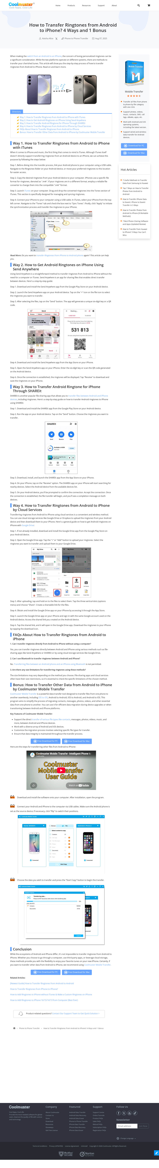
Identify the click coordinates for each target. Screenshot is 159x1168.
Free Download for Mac (79, 741)
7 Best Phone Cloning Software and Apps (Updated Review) (135, 222)
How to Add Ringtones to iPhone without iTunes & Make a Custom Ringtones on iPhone (51, 994)
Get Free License (52, 1130)
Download (49, 1121)
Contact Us (50, 1115)
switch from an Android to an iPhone (44, 56)
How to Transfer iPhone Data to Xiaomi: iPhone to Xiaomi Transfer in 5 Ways (135, 202)
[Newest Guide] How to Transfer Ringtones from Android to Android (42, 983)
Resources (49, 1124)
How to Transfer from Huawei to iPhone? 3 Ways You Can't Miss (135, 232)
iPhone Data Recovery (77, 1127)
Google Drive (28, 525)
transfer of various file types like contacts (51, 719)
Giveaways (49, 1127)
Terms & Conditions (40, 1146)
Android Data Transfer (77, 1112)
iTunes (27, 190)
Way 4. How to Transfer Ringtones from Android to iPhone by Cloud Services (55, 126)
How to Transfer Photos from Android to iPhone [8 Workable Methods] (135, 213)
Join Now (143, 1126)
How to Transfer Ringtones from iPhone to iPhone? (34, 989)
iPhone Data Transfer (77, 1124)
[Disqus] (62, 1071)
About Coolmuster (52, 1112)
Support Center (98, 1112)
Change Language (127, 1138)
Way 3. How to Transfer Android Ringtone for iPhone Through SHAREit (52, 123)
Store (48, 1118)
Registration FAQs (99, 1130)
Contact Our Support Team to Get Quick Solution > (75, 1013)
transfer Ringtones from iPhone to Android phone (59, 255)
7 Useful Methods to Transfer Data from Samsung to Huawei (135, 181)
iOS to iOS (43, 697)
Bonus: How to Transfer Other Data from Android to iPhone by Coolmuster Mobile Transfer (62, 132)
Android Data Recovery (77, 1115)
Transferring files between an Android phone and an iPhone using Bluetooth (49, 664)
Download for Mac (136, 153)
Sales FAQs (97, 1121)
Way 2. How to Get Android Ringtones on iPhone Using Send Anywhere (53, 120)
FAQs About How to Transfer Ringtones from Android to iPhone (49, 129)
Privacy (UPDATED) (56, 1146)
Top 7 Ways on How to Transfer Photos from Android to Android (136, 191)
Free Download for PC (47, 741)
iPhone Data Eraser (76, 1130)
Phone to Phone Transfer (76, 38)
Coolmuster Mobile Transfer (23, 693)
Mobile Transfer (134, 91)
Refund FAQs (97, 1124)
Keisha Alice (47, 38)
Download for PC (135, 145)
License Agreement (72, 1146)
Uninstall (84, 1146)
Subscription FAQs (99, 1127)
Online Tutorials (98, 1115)
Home (58, 5)
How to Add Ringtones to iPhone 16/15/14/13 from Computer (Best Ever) (44, 1000)
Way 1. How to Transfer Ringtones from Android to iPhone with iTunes (52, 117)
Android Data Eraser (76, 1118)
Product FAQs (98, 1118)
